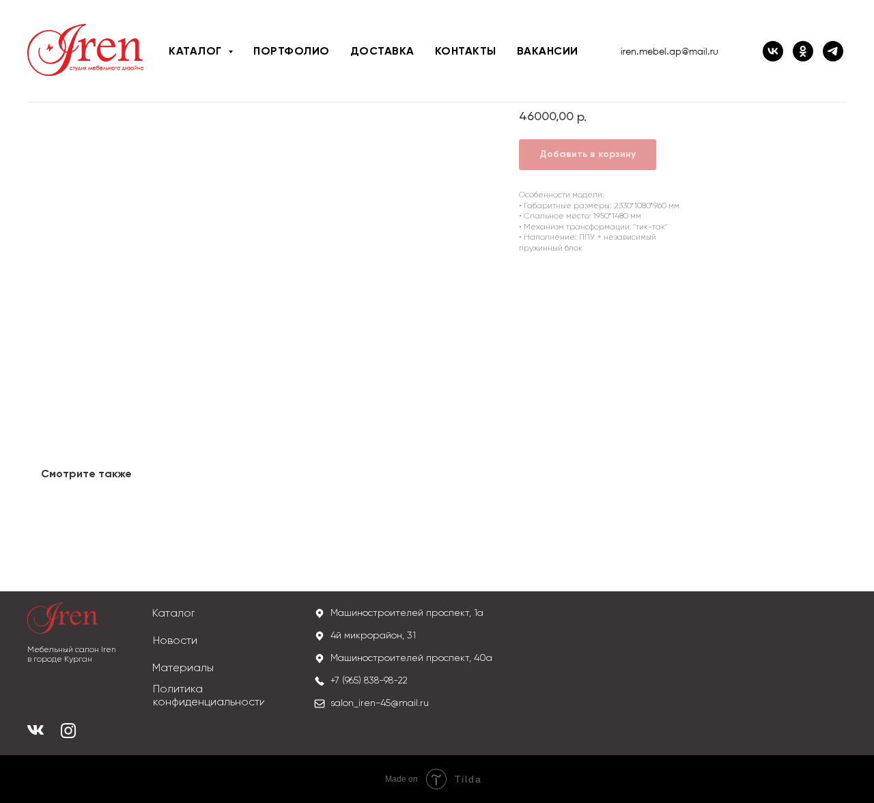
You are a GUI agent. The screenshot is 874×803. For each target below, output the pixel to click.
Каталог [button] (197, 51)
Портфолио (291, 51)
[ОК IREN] (803, 51)
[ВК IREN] (773, 51)
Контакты (465, 51)
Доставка (382, 51)
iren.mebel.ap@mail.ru (669, 51)
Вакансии (547, 51)
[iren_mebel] (833, 51)
